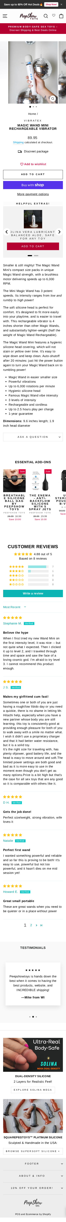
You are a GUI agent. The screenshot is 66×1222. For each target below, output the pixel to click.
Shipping (18, 142)
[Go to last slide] (6, 232)
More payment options (33, 194)
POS (17, 1214)
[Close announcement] (61, 4)
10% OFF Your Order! (32, 1188)
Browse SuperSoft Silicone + (33, 1151)
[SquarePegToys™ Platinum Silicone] (33, 1116)
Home (32, 113)
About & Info (32, 1175)
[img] (12, 617)
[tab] (30, 255)
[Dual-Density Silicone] (33, 1055)
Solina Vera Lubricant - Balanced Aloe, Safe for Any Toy (33, 235)
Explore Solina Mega (33, 1090)
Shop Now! (51, 4)
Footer (32, 1163)
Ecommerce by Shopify (38, 1214)
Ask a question (33, 437)
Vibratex (33, 120)
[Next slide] (59, 232)
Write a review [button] (33, 593)
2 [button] (31, 925)
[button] (16, 566)
